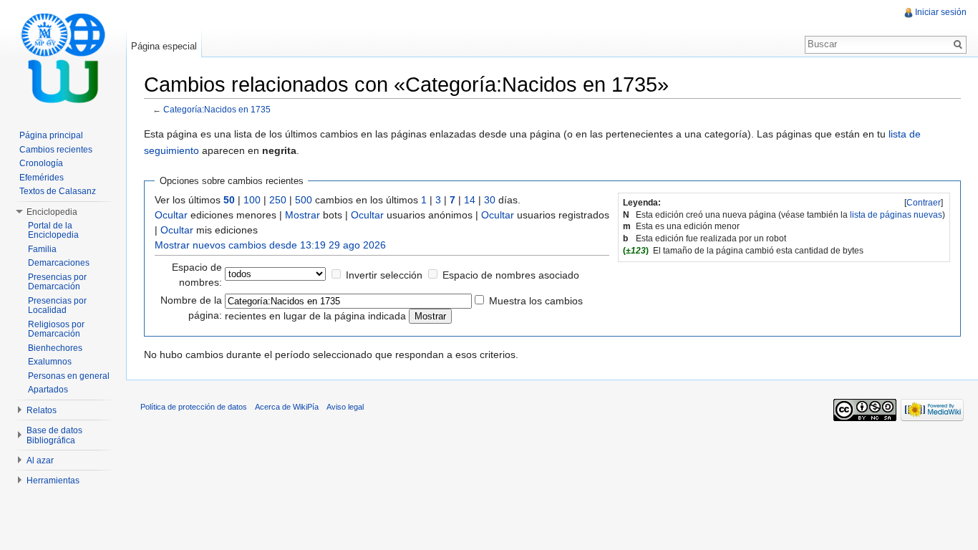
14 (469, 200)
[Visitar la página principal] (63, 57)
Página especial (164, 46)
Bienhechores (55, 348)
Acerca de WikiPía (287, 406)
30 (489, 200)
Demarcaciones (58, 263)
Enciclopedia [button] (51, 212)
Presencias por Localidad (57, 306)
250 (277, 200)
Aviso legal (345, 406)
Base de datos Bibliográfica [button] (54, 435)
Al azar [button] (40, 460)
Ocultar (171, 215)
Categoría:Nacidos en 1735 (217, 109)
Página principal (51, 135)
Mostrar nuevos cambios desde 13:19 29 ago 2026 (270, 245)
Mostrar (302, 215)
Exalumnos (50, 362)
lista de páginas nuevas (896, 215)
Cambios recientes (55, 150)
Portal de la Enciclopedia (53, 231)
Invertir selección (384, 275)
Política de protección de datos (193, 406)
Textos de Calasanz (57, 191)
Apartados (48, 390)
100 (252, 200)
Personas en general (69, 376)
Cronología (41, 163)
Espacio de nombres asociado (510, 275)
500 (303, 200)
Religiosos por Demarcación (56, 329)
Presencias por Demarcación (57, 282)
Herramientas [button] (52, 481)
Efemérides (41, 178)
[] (923, 203)
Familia (42, 249)
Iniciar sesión (941, 12)
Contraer (923, 203)
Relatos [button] (41, 410)
